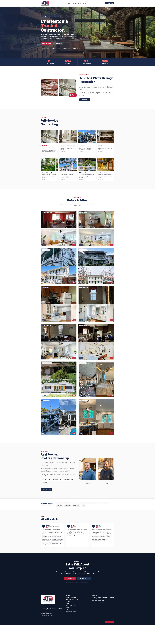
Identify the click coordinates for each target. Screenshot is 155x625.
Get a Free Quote (109, 3)
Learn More (84, 99)
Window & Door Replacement (72, 605)
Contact (84, 3)
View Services (58, 43)
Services (74, 3)
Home (69, 3)
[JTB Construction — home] (45, 3)
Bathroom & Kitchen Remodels (72, 599)
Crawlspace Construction (71, 611)
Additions (68, 601)
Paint (67, 609)
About (79, 3)
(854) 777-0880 (44, 612)
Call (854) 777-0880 (84, 578)
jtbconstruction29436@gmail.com (47, 613)
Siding (67, 607)
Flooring (67, 603)
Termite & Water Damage (71, 597)
